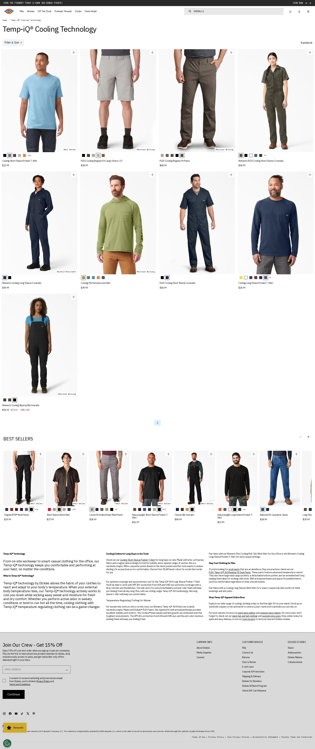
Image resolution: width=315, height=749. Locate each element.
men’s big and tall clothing (245, 616)
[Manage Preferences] (7, 743)
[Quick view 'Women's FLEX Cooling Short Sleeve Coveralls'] (310, 52)
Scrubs (78, 11)
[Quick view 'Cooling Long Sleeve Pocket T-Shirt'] (310, 175)
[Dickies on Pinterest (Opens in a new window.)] (33, 713)
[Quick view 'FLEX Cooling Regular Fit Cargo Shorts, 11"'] (152, 52)
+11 (29, 155)
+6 (244, 509)
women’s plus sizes (271, 616)
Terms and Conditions (19, 684)
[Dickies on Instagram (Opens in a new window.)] (4, 713)
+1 (265, 155)
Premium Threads (63, 11)
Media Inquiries (204, 652)
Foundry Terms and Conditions (296, 737)
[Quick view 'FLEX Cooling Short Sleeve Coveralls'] (231, 175)
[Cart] (308, 11)
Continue (13, 694)
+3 (270, 277)
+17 (164, 509)
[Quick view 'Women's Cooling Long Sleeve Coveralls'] (74, 175)
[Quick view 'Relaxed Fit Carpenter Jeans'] (296, 454)
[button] (308, 436)
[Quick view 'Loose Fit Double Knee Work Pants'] (126, 454)
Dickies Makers (295, 657)
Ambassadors (294, 652)
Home (5, 20)
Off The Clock (44, 11)
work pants (234, 569)
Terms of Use (198, 737)
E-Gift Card (247, 666)
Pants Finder (91, 11)
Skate (291, 647)
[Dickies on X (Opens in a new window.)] (28, 713)
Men (22, 11)
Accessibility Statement (265, 737)
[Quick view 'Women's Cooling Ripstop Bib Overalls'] (74, 297)
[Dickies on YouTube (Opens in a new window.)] (16, 713)
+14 (36, 509)
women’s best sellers (270, 612)
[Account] (299, 11)
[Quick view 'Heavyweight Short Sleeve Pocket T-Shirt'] (168, 454)
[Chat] (290, 11)
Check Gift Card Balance (254, 690)
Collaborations (295, 662)
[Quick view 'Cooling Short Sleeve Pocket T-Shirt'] (74, 52)
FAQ (244, 647)
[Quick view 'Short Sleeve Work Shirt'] (83, 454)
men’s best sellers (246, 612)
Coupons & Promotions (253, 671)
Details (298, 3)
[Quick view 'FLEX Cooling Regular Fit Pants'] (231, 52)
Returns (246, 657)
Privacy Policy (43, 681)
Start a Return (249, 662)
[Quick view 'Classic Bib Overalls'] (211, 454)
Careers (200, 657)
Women (30, 11)
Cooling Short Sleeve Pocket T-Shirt (137, 559)
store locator (248, 619)
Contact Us (247, 652)
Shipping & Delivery (251, 676)
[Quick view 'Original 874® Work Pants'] (40, 454)
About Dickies (203, 647)
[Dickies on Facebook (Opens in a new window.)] (10, 713)
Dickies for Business (252, 681)
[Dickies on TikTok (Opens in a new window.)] (22, 713)
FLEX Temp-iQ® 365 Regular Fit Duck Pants (230, 572)
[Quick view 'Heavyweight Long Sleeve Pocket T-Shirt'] (254, 454)
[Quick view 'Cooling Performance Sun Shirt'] (152, 175)
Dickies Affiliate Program (254, 685)
